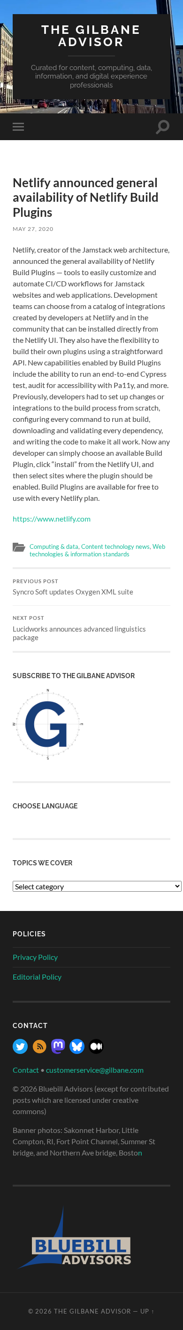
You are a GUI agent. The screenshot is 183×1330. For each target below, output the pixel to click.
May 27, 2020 (33, 228)
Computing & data (54, 546)
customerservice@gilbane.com (95, 1069)
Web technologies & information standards (97, 550)
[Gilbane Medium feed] (96, 1050)
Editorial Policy (37, 976)
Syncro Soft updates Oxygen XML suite (73, 587)
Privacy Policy (35, 956)
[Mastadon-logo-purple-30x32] (58, 1050)
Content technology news (115, 546)
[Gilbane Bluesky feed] (76, 1050)
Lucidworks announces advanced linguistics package (79, 628)
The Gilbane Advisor (91, 35)
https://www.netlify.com (52, 518)
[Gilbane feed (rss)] (39, 1050)
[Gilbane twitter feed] (20, 1050)
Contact (26, 1069)
